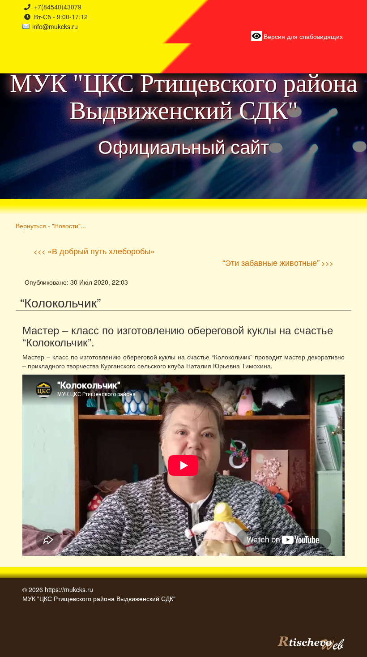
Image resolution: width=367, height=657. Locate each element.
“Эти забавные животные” (271, 262)
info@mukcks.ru (55, 26)
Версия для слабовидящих (302, 36)
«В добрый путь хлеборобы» (101, 250)
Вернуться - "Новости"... (51, 225)
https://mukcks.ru (69, 589)
